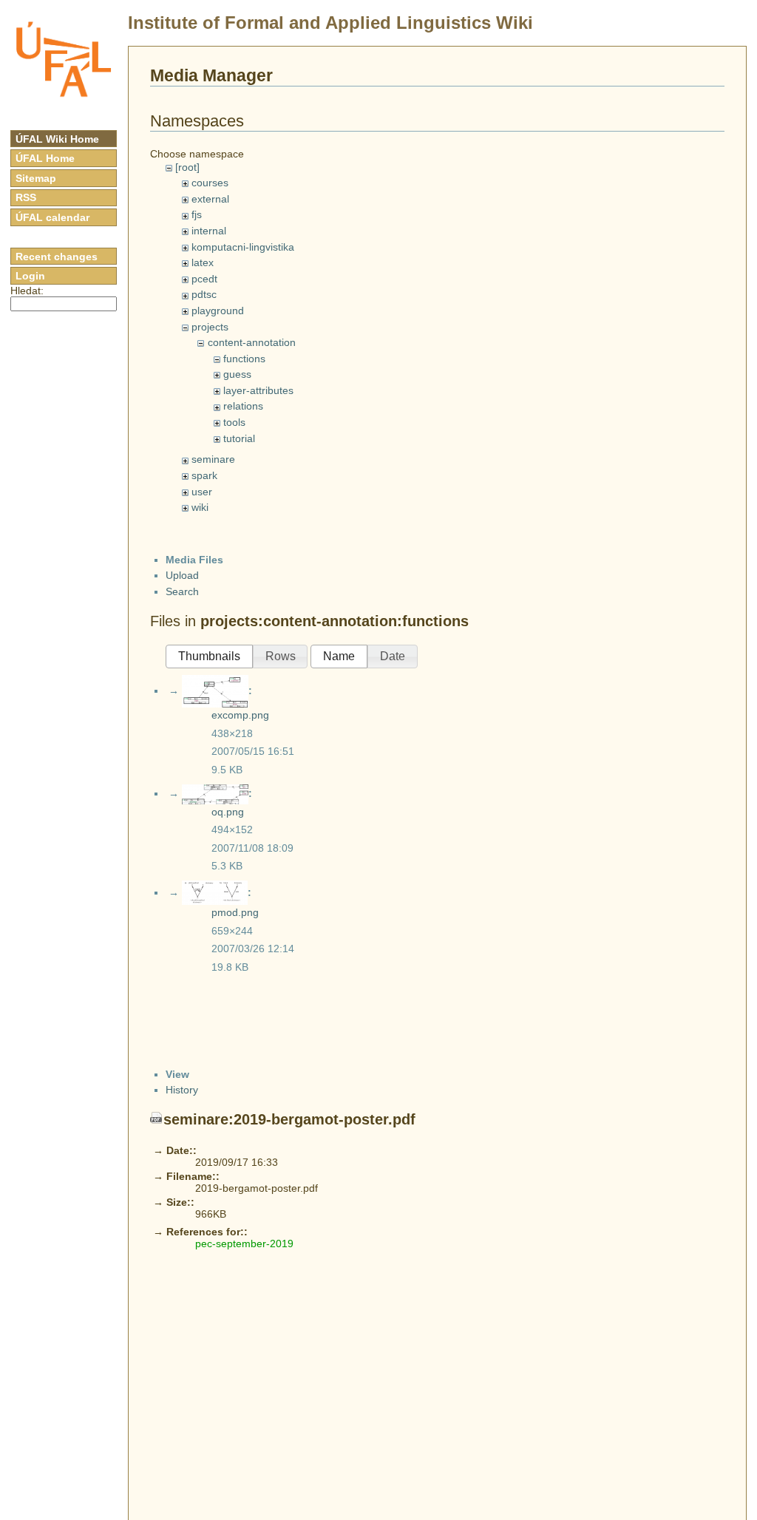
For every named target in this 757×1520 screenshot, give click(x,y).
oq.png (227, 812)
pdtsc (204, 294)
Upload (182, 575)
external (210, 199)
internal (208, 231)
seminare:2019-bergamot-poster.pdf (289, 1119)
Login (30, 276)
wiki (199, 507)
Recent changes (57, 256)
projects (209, 327)
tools (234, 422)
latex (202, 262)
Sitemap (36, 178)
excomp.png (240, 715)
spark (204, 475)
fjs (196, 214)
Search (182, 591)
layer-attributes (258, 390)
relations (243, 406)
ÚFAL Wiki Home (57, 139)
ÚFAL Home (45, 158)
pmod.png (235, 912)
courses (209, 183)
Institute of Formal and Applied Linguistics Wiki (330, 23)
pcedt (204, 279)
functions (244, 358)
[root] (187, 167)
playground (217, 310)
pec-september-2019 (244, 1243)
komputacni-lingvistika (242, 247)
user (201, 492)
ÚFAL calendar (52, 217)
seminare (213, 459)
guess (237, 374)
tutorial (239, 438)
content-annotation (252, 342)
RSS (26, 197)
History (182, 1090)
